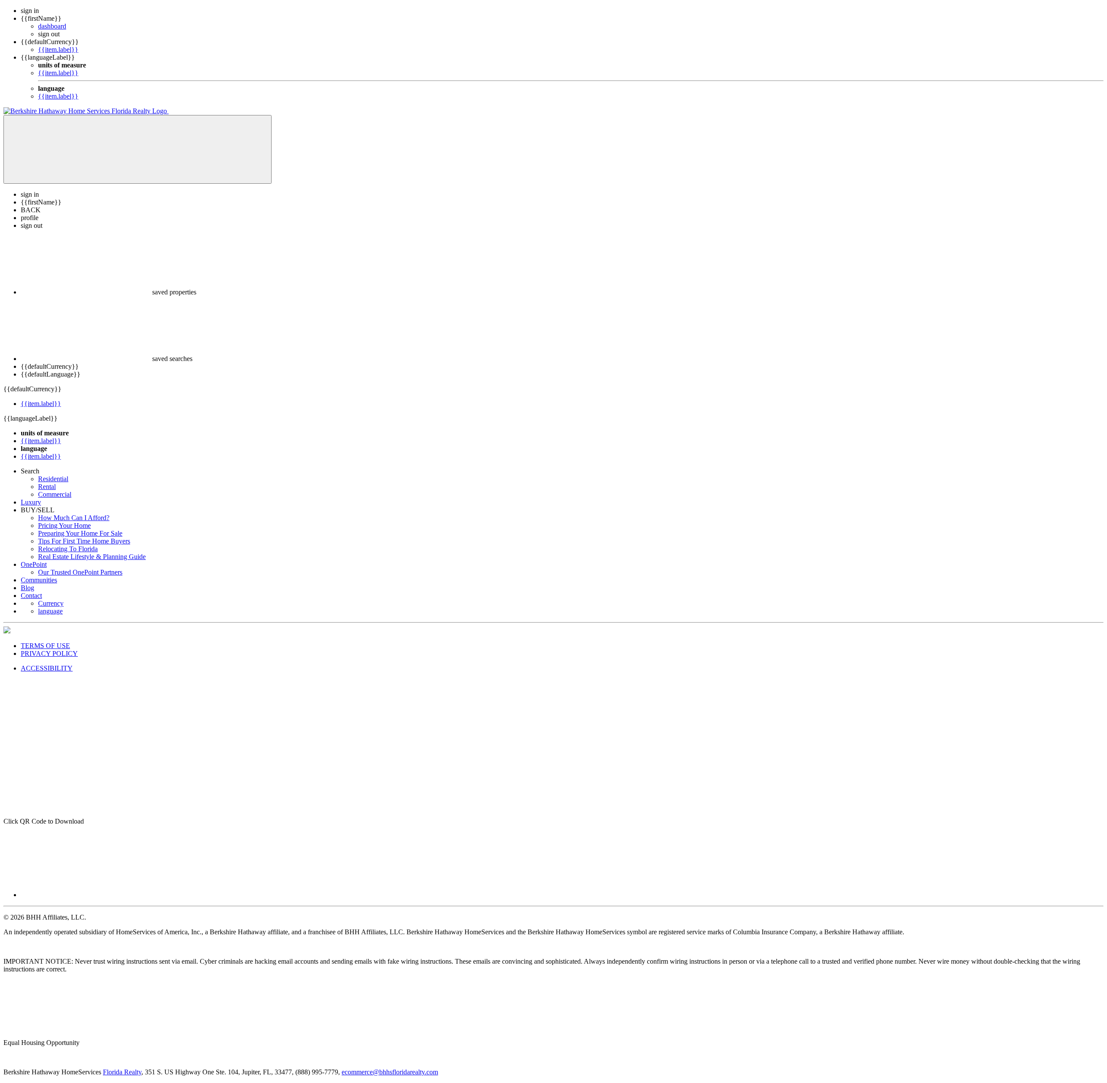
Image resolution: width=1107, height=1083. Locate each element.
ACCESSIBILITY (47, 668)
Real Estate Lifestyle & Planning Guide (92, 556)
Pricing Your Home (64, 525)
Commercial (54, 494)
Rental (47, 486)
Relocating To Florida (68, 549)
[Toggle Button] (137, 149)
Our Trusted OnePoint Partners (80, 572)
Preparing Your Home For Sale (80, 533)
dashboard (52, 26)
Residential (53, 478)
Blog (27, 587)
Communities (39, 580)
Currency (51, 603)
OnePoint (34, 564)
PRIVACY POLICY (49, 653)
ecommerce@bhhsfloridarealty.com (390, 1072)
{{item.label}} (58, 49)
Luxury (31, 502)
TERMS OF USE (45, 645)
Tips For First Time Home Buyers (84, 541)
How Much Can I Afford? (73, 517)
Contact (31, 595)
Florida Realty (122, 1072)
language (50, 611)
